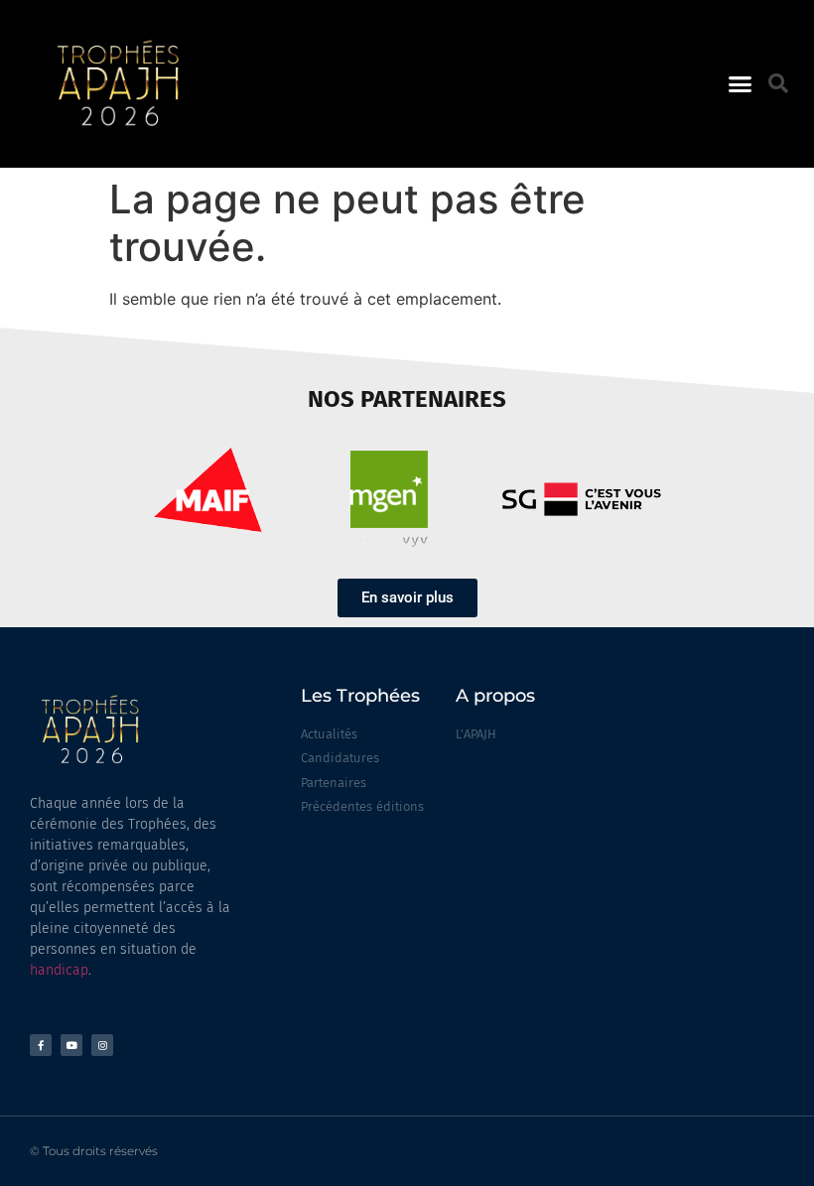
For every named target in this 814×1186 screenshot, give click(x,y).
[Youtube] (71, 1045)
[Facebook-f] (41, 1045)
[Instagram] (102, 1045)
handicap (59, 970)
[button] (740, 84)
